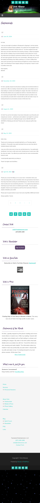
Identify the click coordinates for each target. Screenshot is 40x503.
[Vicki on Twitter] (12, 2)
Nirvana (19, 459)
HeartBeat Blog (19, 369)
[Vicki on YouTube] (23, 2)
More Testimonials (20, 352)
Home (4, 381)
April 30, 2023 (7, 169)
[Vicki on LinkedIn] (19, 2)
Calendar (5, 406)
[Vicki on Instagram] (26, 2)
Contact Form (20, 442)
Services (5, 384)
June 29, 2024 (7, 36)
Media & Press (9, 401)
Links (4, 426)
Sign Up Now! (20, 245)
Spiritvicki (32, 260)
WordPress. (26, 459)
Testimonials (8, 399)
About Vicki (6, 396)
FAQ (4, 424)
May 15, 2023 (7, 131)
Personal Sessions (10, 387)
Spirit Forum (8, 418)
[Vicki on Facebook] (16, 2)
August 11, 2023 (8, 108)
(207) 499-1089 (20, 437)
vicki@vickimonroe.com (20, 227)
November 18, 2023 (9, 80)
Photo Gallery (9, 403)
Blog (4, 416)
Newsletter (8, 420)
